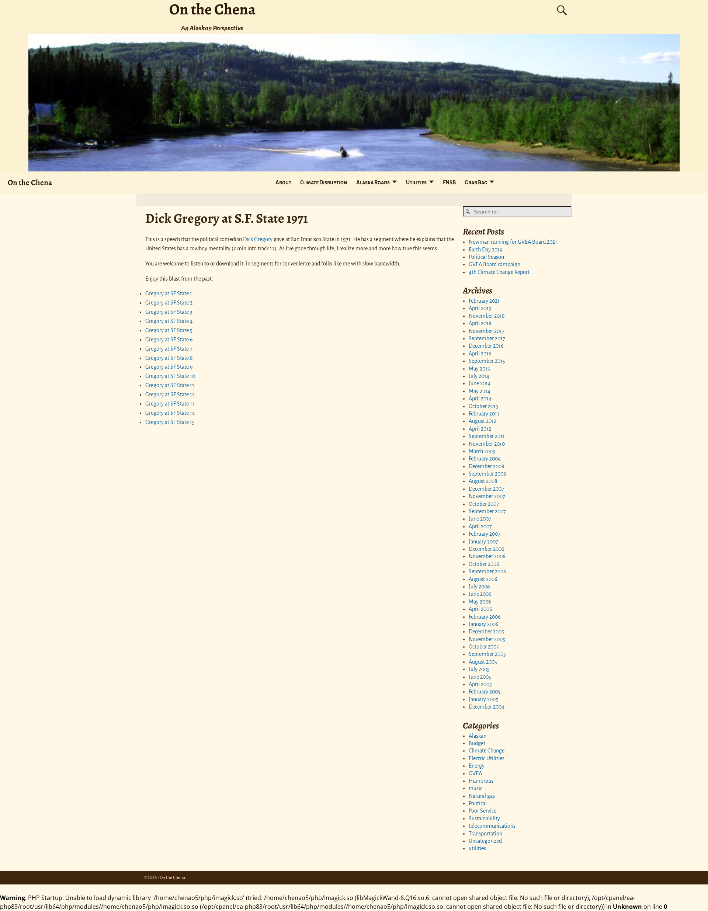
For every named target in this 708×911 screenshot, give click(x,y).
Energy (477, 766)
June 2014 (480, 383)
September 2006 (487, 571)
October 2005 (484, 647)
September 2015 (487, 361)
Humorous (481, 781)
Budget (477, 743)
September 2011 (487, 436)
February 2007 (484, 534)
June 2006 (480, 594)
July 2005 (479, 669)
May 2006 (480, 602)
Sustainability (484, 818)
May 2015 (479, 369)
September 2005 (487, 654)
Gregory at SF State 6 (169, 340)
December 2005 (486, 631)
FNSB (449, 182)
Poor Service (482, 811)
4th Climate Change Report (499, 272)
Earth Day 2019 (486, 250)
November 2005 (487, 639)
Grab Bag (476, 182)
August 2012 (482, 421)
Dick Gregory (258, 239)
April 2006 (480, 609)
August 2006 (483, 579)
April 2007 (480, 526)
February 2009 (485, 459)
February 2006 (485, 617)
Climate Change (486, 751)
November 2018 (487, 316)
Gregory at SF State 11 (169, 385)
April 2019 (480, 308)
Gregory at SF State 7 (168, 349)
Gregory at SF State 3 (168, 312)
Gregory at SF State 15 (170, 422)
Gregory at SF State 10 (170, 376)
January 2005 (483, 699)
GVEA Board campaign (494, 264)
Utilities (416, 182)
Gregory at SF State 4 (169, 321)
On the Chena (30, 182)
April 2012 (480, 429)
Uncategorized (485, 841)
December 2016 (486, 346)
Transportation (485, 834)
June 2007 (480, 519)
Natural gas (482, 796)
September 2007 (487, 511)
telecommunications (492, 826)
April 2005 (480, 684)
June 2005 (480, 677)
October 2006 (484, 564)
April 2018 (480, 323)
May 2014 (479, 391)
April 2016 (480, 354)
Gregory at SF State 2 (168, 303)
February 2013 (484, 414)
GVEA (475, 773)
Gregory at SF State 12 (170, 394)
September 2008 (487, 474)
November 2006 (487, 556)
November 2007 (487, 496)
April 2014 (480, 398)
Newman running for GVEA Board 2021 (513, 242)
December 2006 (486, 549)
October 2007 (484, 504)
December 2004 (486, 707)
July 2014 (479, 376)
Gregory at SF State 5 (168, 330)
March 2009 (482, 451)
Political (478, 803)
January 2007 (483, 542)
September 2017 (487, 338)
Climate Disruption (323, 182)
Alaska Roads (373, 182)
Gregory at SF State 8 (169, 358)
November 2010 (487, 444)
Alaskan (477, 736)
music (475, 788)
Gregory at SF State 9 (169, 367)
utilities (477, 848)
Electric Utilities (486, 758)
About (283, 182)
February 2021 (484, 301)
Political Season (486, 257)
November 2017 (486, 331)
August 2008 (483, 481)
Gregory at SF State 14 (170, 413)
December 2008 (486, 466)
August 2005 (483, 662)
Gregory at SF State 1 (168, 293)
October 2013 (483, 406)
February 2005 (484, 692)
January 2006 (484, 624)
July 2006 (479, 587)
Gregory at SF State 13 (170, 404)
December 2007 (486, 489)
